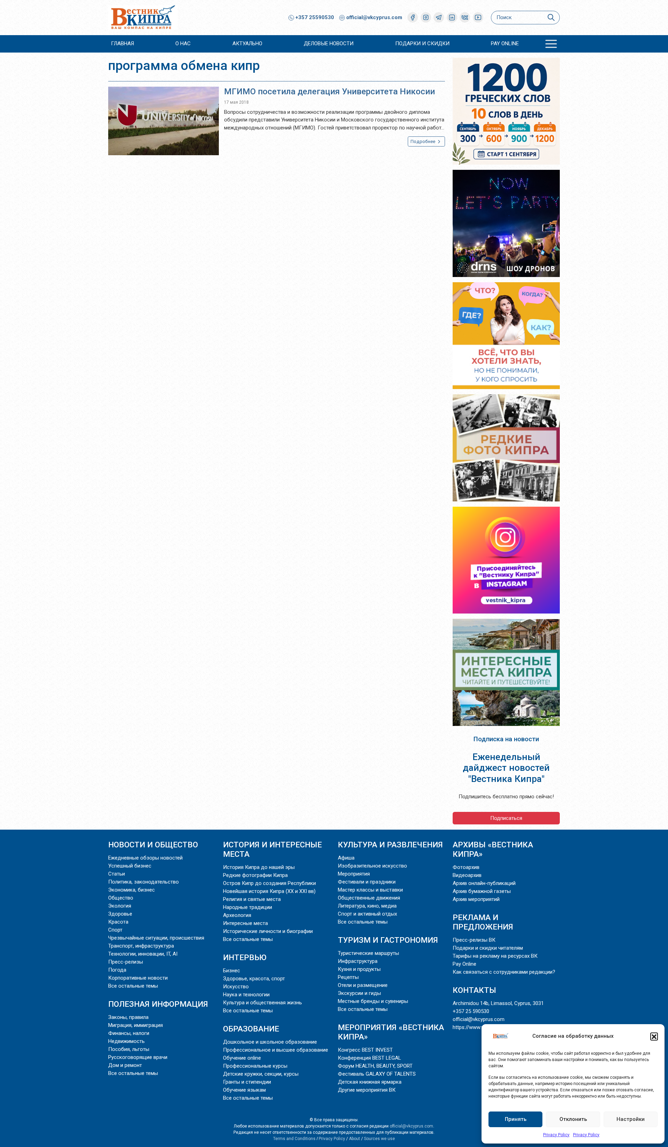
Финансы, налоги (128, 1033)
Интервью (245, 957)
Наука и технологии (246, 994)
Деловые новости (328, 43)
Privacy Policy (556, 1134)
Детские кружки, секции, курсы (261, 1074)
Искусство (236, 986)
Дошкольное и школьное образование (270, 1042)
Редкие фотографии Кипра (255, 875)
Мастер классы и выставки (370, 890)
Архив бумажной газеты (482, 891)
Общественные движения (369, 898)
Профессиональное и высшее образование (275, 1050)
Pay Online (505, 43)
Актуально (247, 43)
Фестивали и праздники (367, 882)
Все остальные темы (133, 986)
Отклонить (573, 1119)
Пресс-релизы (125, 962)
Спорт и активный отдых (367, 914)
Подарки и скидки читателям (488, 948)
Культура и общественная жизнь (262, 1002)
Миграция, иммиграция (135, 1025)
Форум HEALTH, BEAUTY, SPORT (375, 1066)
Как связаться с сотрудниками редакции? (504, 972)
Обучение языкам (244, 1090)
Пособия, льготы (128, 1049)
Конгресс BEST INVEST (365, 1050)
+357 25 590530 (471, 1011)
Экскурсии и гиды (359, 993)
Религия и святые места (252, 899)
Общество (120, 898)
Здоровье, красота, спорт (254, 978)
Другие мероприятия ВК (367, 1090)
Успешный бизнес (129, 866)
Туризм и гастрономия (388, 939)
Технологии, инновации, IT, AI (142, 954)
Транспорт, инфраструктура (141, 946)
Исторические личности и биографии (268, 931)
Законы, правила (128, 1017)
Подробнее (423, 141)
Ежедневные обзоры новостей (145, 858)
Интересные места (245, 923)
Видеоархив (467, 875)
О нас (183, 43)
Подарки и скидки (422, 43)
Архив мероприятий (476, 899)
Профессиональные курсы (255, 1066)
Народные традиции (247, 907)
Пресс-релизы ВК (474, 940)
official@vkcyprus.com (374, 17)
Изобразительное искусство (372, 866)
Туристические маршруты (368, 953)
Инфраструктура (357, 961)
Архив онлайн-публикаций (484, 883)
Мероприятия (354, 874)
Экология (119, 906)
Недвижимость (126, 1041)
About (354, 1138)
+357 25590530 (314, 17)
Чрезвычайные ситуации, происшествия (156, 938)
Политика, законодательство (143, 882)
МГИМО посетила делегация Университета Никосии (329, 91)
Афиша (346, 858)
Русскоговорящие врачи (137, 1057)
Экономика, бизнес (131, 890)
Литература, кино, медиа (367, 906)
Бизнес (231, 970)
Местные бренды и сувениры (373, 1001)
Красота (118, 922)
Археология (237, 915)
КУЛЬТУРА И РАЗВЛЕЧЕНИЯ (390, 844)
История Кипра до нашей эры (259, 867)
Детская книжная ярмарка (369, 1082)
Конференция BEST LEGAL (369, 1058)
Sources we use (379, 1138)
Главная (122, 43)
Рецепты (348, 977)
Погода (117, 970)
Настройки (631, 1119)
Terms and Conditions (294, 1138)
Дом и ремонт (125, 1065)
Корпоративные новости (138, 978)
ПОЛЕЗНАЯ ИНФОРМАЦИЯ (158, 1003)
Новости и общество (153, 844)
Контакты (474, 990)
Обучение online (242, 1058)
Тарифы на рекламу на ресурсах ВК (495, 956)
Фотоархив (466, 867)
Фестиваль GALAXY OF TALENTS (377, 1074)
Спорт (115, 930)
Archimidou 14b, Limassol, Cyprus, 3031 (498, 1003)
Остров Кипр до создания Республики (269, 883)
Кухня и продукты (359, 969)
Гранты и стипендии (247, 1082)
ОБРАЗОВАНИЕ (251, 1028)
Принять (515, 1119)
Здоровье (120, 914)
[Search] (550, 17)
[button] (654, 1036)
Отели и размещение (363, 985)
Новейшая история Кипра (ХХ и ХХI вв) (269, 891)
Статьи (116, 874)
